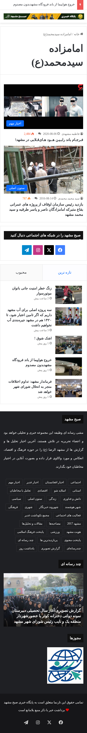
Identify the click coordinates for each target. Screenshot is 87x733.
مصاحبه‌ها (54, 523)
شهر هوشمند (73, 507)
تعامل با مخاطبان (20, 490)
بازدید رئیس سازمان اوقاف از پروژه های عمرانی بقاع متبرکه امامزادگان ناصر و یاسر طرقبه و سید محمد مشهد (46, 209)
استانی (76, 490)
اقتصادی (42, 490)
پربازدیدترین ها (49, 540)
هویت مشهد (73, 532)
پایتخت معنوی (72, 540)
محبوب (21, 272)
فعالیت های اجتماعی (68, 515)
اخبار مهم (14, 482)
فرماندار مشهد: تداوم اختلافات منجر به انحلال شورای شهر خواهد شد (30, 387)
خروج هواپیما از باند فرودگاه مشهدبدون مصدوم (44, 4)
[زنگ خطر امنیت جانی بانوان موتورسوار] (68, 295)
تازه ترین (64, 272)
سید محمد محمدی (69, 198)
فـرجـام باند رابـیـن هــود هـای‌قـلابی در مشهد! (49, 140)
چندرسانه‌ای (74, 548)
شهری (28, 507)
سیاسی (16, 498)
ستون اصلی (35, 498)
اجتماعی (76, 482)
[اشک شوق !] (68, 345)
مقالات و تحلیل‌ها (32, 523)
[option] (43, 600)
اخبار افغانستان (54, 482)
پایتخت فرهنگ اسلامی (30, 532)
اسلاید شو (60, 490)
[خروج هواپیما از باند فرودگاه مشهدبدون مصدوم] (68, 366)
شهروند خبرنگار (48, 507)
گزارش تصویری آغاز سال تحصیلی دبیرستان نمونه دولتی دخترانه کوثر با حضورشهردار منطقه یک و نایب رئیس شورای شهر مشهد (46, 615)
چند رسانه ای (25, 540)
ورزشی (55, 532)
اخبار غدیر (32, 482)
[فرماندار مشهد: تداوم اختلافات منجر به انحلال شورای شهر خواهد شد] (68, 388)
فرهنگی (13, 507)
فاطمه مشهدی (71, 134)
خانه (77, 34)
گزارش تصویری (50, 548)
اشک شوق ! (43, 338)
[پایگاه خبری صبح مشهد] (44, 16)
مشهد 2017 (74, 523)
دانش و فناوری (72, 498)
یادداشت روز (26, 548)
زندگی (52, 498)
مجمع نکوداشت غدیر (37, 515)
